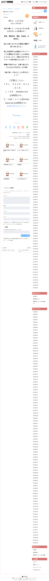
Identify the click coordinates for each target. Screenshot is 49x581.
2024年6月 (35, 103)
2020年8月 (35, 165)
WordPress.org (36, 569)
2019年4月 (35, 207)
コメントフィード (37, 567)
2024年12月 (35, 93)
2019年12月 (35, 186)
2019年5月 (35, 204)
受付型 (24, 136)
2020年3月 (35, 178)
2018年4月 (35, 238)
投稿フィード (36, 564)
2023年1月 (35, 119)
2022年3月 (35, 132)
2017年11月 (35, 251)
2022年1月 (35, 137)
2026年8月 (35, 56)
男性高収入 (36, 299)
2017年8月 (35, 259)
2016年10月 (35, 285)
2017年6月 (35, 264)
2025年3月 (35, 85)
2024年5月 (35, 106)
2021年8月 (35, 139)
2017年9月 (35, 256)
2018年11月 (35, 220)
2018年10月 (35, 223)
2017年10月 (35, 254)
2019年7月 (35, 199)
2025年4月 (35, 82)
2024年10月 (35, 98)
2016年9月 (35, 287)
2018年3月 (35, 241)
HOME (25, 576)
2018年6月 (35, 233)
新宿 (28, 136)
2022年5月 (35, 129)
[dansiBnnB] (16, 115)
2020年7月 (35, 168)
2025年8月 (35, 72)
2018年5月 (35, 236)
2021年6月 (35, 145)
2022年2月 (35, 134)
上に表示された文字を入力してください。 (13, 229)
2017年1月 (35, 277)
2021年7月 (35, 142)
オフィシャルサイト (43, 1)
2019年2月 (35, 212)
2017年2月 (35, 274)
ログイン (35, 562)
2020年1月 (35, 184)
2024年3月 (35, 108)
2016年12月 (35, 280)
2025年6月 (35, 77)
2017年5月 (35, 267)
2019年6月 (35, 202)
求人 (21, 138)
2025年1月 (35, 90)
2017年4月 (35, 269)
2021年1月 (35, 155)
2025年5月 (35, 80)
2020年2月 (35, 181)
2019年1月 (35, 215)
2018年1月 (35, 246)
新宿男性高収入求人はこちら (16, 106)
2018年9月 (35, 225)
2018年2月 (35, 243)
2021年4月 (35, 150)
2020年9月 (35, 163)
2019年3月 (35, 210)
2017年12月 (35, 248)
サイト (4, 216)
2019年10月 (35, 191)
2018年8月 (35, 228)
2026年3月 (35, 64)
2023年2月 (35, 116)
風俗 (24, 138)
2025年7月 (35, 75)
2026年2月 (35, 67)
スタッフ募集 (35, 1)
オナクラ (11, 136)
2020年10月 (35, 160)
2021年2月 (35, 152)
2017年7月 (35, 261)
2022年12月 (35, 121)
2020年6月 (35, 171)
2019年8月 (35, 197)
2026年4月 (35, 62)
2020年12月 (35, 158)
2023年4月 (35, 114)
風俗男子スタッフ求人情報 (24, 132)
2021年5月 (35, 147)
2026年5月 (35, 59)
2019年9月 (35, 194)
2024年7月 (35, 101)
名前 (4, 205)
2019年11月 (35, 189)
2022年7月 (35, 124)
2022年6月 (35, 127)
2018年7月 (35, 230)
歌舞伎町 (16, 138)
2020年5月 (35, 173)
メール (5, 211)
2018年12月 (35, 217)
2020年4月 (35, 176)
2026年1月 (35, 69)
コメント (5, 195)
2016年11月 (35, 282)
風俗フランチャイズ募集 (26, 1)
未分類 (35, 296)
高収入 (28, 138)
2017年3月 (35, 272)
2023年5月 (35, 111)
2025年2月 (35, 88)
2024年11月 (35, 95)
